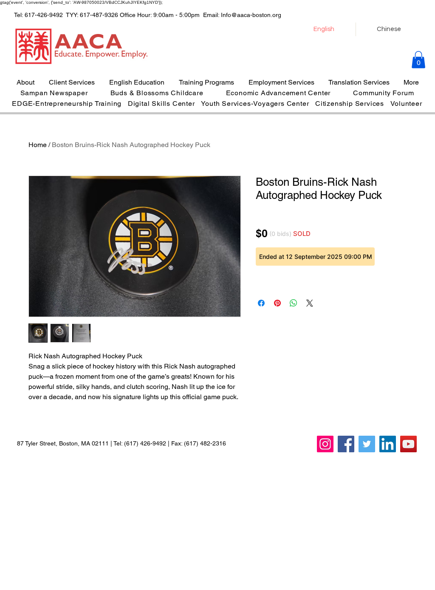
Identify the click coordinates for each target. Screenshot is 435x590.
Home (37, 145)
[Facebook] (346, 444)
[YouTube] (408, 444)
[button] (418, 59)
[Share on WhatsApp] (293, 303)
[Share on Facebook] (261, 303)
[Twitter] (367, 444)
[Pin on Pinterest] (277, 303)
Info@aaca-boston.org (251, 14)
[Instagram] (325, 444)
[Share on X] (310, 303)
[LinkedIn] (387, 444)
